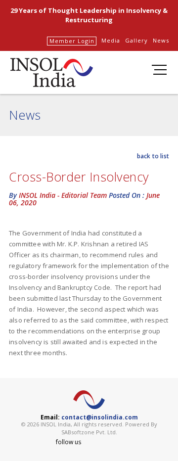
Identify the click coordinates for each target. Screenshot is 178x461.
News (161, 40)
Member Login (71, 41)
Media (110, 40)
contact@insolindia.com (99, 417)
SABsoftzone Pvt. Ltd (88, 432)
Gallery (136, 40)
